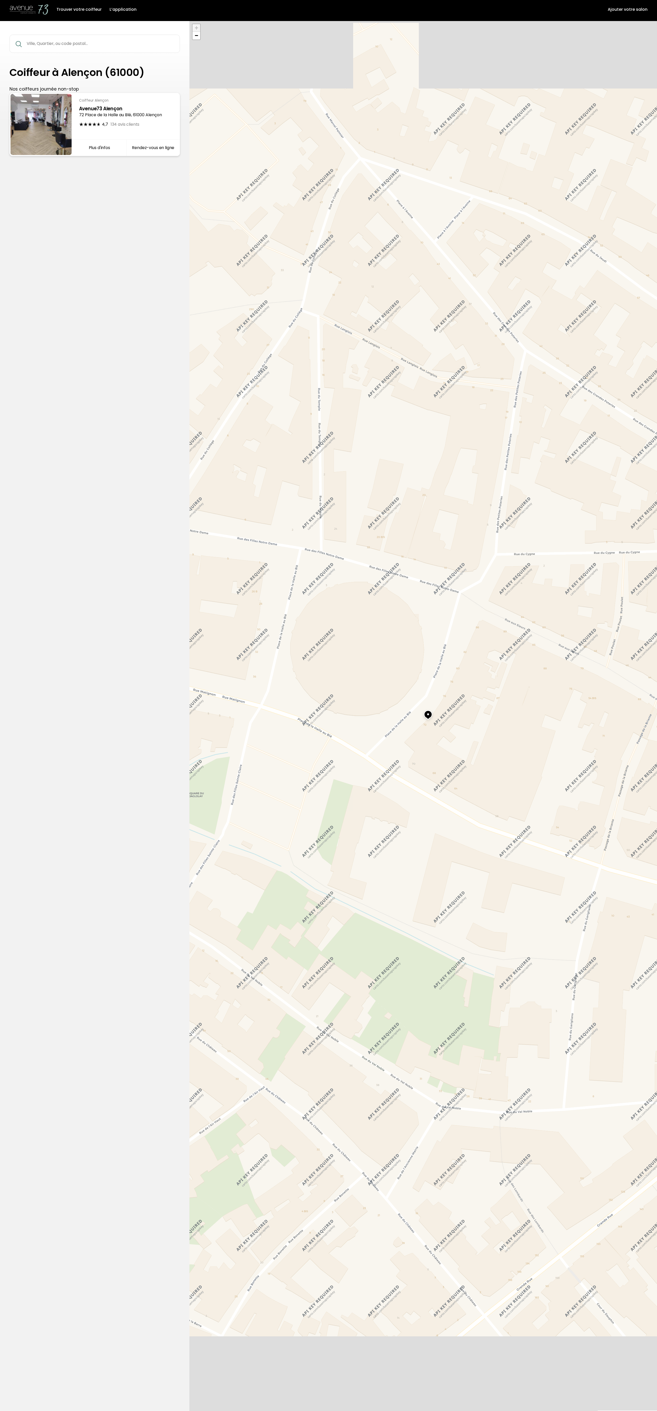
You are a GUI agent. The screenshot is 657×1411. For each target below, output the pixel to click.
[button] (423, 712)
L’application (123, 9)
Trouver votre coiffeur (79, 9)
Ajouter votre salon (628, 9)
